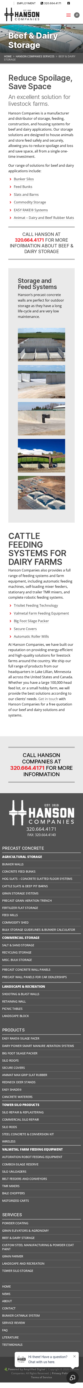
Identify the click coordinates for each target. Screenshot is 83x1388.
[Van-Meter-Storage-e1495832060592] (41, 397)
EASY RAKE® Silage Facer (20, 1038)
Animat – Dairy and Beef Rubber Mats (44, 217)
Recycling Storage (16, 952)
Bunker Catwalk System (21, 1315)
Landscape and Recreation (23, 1263)
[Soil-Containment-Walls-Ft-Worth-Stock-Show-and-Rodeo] (41, 471)
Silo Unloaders (14, 1171)
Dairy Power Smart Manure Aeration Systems (38, 1046)
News (6, 1294)
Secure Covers (25, 628)
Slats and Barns (26, 194)
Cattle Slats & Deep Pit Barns (25, 886)
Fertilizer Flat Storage (20, 908)
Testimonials (12, 1345)
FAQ (5, 1330)
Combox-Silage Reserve (20, 1164)
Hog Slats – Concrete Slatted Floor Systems (37, 879)
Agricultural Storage (22, 857)
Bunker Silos (24, 179)
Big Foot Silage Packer (31, 621)
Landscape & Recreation (23, 986)
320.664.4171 (52, 3)
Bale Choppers (13, 1193)
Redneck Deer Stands (19, 1082)
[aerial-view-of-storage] (41, 508)
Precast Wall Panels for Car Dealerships (34, 977)
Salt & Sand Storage (18, 945)
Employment (26, 3)
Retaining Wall (14, 1001)
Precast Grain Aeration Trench (27, 901)
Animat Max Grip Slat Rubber (24, 1075)
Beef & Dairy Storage (18, 1238)
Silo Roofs (10, 1060)
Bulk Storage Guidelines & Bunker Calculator (38, 930)
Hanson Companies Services (35, 56)
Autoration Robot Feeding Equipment (32, 1157)
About (7, 1301)
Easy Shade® (12, 1090)
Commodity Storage (30, 202)
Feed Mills (10, 915)
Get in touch (48, 699)
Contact (9, 1308)
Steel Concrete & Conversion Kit (28, 1134)
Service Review (13, 1323)
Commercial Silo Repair (20, 1119)
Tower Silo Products (20, 1105)
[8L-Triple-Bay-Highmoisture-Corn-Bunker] (41, 434)
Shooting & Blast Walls (20, 994)
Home (8, 56)
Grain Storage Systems (20, 893)
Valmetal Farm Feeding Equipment (41, 613)
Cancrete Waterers (17, 1097)
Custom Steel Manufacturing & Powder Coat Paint (38, 1247)
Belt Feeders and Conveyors (24, 1179)
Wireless (9, 1141)
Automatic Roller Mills (31, 636)
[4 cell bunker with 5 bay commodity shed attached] (41, 360)
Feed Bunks (23, 186)
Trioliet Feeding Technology (36, 605)
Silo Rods (9, 1127)
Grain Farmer (12, 1256)
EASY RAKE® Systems (31, 210)
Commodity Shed (15, 922)
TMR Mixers (11, 1186)
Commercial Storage (20, 937)
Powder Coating (15, 1223)
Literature (10, 1337)
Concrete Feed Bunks (19, 871)
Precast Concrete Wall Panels (26, 970)
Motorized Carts (15, 1201)
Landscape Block (15, 1016)
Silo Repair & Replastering (23, 1112)
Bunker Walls (13, 864)
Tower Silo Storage (17, 1271)
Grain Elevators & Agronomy (25, 1231)
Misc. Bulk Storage (17, 960)
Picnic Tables (12, 1009)
